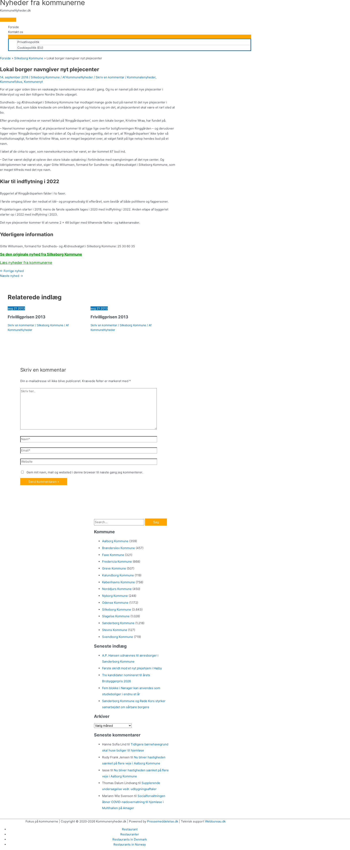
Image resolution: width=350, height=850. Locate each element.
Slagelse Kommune (116, 616)
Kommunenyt (33, 82)
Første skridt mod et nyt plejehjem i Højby (132, 668)
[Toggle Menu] (129, 37)
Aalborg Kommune (115, 541)
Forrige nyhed (12, 271)
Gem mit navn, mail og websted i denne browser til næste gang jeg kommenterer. (85, 472)
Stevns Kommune (114, 630)
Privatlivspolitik (28, 42)
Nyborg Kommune (115, 596)
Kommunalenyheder (141, 77)
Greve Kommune (114, 568)
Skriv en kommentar (110, 77)
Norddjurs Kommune (117, 589)
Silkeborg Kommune (45, 77)
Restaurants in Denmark (129, 839)
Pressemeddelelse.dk (162, 821)
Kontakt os (15, 32)
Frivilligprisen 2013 (26, 316)
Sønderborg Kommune (118, 623)
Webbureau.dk (215, 821)
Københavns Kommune (118, 582)
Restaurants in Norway (129, 844)
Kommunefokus (11, 82)
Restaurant (130, 829)
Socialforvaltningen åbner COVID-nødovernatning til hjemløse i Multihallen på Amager (133, 802)
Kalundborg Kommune (118, 575)
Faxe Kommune (113, 555)
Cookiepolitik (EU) (30, 48)
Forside (13, 27)
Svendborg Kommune (117, 637)
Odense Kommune (115, 603)
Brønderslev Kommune (118, 548)
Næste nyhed (11, 276)
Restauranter (129, 834)
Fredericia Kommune (117, 561)
